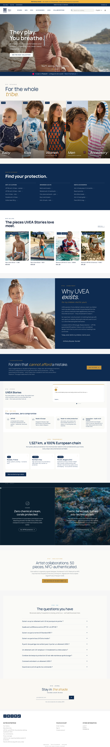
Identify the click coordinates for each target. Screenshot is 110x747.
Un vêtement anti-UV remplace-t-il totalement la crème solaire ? (45, 650)
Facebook (5, 716)
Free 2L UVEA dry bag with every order (13, 742)
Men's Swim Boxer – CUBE (12, 262)
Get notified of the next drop (54, 581)
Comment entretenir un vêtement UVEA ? (37, 661)
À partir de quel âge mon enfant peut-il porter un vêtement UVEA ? (45, 644)
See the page (93, 367)
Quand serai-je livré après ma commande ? (37, 667)
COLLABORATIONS (58, 10)
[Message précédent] (46, 5)
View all (101, 226)
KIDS (31, 10)
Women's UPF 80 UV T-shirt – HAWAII (66, 262)
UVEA (49, 10)
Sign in (58, 728)
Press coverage (7, 736)
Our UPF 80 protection (26, 529)
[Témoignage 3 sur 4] (79, 403)
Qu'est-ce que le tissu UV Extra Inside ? (36, 638)
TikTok (19, 716)
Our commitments (8, 734)
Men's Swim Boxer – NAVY (38, 262)
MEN (26, 10)
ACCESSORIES (40, 10)
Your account (61, 723)
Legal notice (46, 744)
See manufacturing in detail (16, 474)
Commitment (19, 4)
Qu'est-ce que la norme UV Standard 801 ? (37, 633)
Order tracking (60, 726)
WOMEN (19, 10)
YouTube (8, 716)
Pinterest (12, 716)
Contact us (104, 5)
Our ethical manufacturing (81, 529)
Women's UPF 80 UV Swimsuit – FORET (91, 262)
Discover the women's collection (25, 56)
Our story (5, 4)
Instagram (15, 716)
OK (71, 697)
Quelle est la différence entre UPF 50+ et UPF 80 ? (39, 627)
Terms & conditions (55, 744)
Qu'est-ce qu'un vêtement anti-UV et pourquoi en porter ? (42, 621)
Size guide (64, 744)
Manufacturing (7, 728)
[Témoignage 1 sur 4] (76, 403)
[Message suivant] (77, 5)
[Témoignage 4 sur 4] (80, 403)
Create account (60, 730)
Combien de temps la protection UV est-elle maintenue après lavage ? (47, 656)
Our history (6, 726)
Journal (12, 4)
